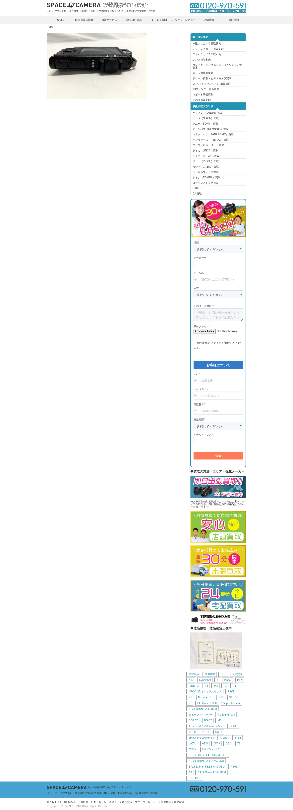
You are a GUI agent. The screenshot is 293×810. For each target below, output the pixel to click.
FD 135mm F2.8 (211, 749)
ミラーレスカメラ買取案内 (208, 48)
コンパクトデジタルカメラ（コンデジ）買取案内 (217, 66)
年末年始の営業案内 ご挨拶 (140, 11)
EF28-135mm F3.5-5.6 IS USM (207, 766)
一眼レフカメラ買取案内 (207, 43)
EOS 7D (193, 720)
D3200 (233, 726)
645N (238, 737)
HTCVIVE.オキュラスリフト (205, 691)
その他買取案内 (202, 99)
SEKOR (233, 697)
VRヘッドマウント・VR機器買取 (212, 83)
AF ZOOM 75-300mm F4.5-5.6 (206, 726)
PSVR (231, 691)
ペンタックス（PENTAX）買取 (211, 139)
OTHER (197, 188)
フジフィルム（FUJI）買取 (208, 145)
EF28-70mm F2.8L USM (203, 708)
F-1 (234, 685)
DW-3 (216, 743)
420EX (193, 749)
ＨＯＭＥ (59, 19)
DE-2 (228, 743)
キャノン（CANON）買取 (207, 112)
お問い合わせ (88, 11)
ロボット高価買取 (203, 94)
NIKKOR (210, 674)
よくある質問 (159, 19)
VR (190, 697)
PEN (240, 679)
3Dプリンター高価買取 (206, 89)
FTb (221, 697)
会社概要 (74, 11)
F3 (225, 685)
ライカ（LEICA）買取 (205, 150)
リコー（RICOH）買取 (206, 161)
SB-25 (218, 731)
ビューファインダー (200, 714)
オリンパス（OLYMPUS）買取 (210, 129)
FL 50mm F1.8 (226, 714)
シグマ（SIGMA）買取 (206, 155)
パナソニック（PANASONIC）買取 (213, 134)
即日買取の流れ (84, 19)
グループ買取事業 (57, 11)
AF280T (224, 737)
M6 (219, 720)
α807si (193, 743)
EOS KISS (195, 778)
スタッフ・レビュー (184, 19)
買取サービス (109, 19)
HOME (50, 27)
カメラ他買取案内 (203, 73)
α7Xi (205, 743)
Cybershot (205, 679)
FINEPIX (194, 685)
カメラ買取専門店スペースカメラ (74, 5)
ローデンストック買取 (205, 182)
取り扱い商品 (134, 19)
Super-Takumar (232, 703)
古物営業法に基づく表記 (111, 11)
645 (216, 685)
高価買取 (237, 674)
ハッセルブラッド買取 (205, 172)
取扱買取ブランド (203, 106)
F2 (206, 685)
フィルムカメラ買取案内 (207, 54)
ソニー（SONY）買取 (205, 123)
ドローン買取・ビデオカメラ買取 (212, 78)
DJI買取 (197, 193)
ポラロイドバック (199, 731)
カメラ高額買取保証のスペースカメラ (110, 786)
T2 (238, 743)
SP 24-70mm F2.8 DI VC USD (206, 760)
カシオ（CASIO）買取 (206, 166)
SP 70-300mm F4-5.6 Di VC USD (208, 755)
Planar (227, 679)
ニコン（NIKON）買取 (206, 118)
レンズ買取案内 (202, 59)
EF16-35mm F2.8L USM (212, 772)
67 (190, 703)
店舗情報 (209, 19)
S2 (190, 772)
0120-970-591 (216, 7)
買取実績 (234, 19)
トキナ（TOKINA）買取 (206, 177)
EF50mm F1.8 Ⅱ (207, 703)
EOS (223, 674)
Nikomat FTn (205, 697)
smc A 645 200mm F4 (201, 737)
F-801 (233, 766)
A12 (191, 679)
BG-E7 (208, 720)
